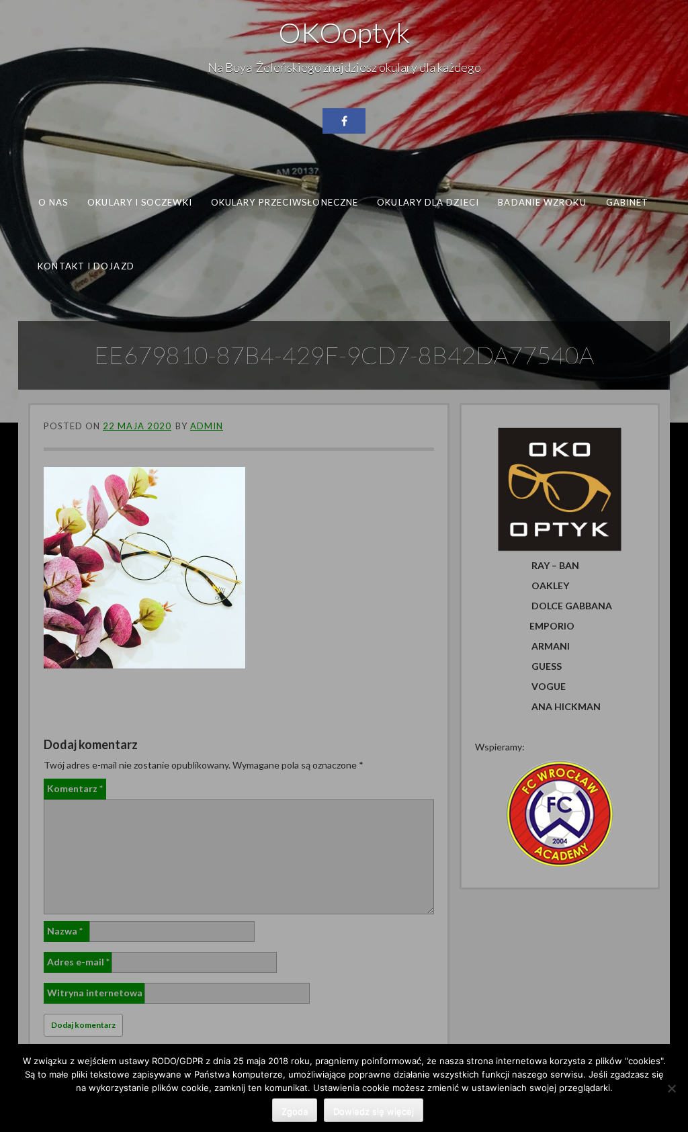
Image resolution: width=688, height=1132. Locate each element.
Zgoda (295, 1111)
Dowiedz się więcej (373, 1111)
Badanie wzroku (542, 202)
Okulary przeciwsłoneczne (284, 202)
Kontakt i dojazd (86, 265)
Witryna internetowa (94, 992)
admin (206, 426)
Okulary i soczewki (139, 202)
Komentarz (75, 788)
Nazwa (65, 931)
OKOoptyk (344, 32)
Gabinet (627, 202)
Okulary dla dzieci (428, 202)
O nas (53, 202)
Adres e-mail (78, 961)
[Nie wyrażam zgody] (671, 1088)
